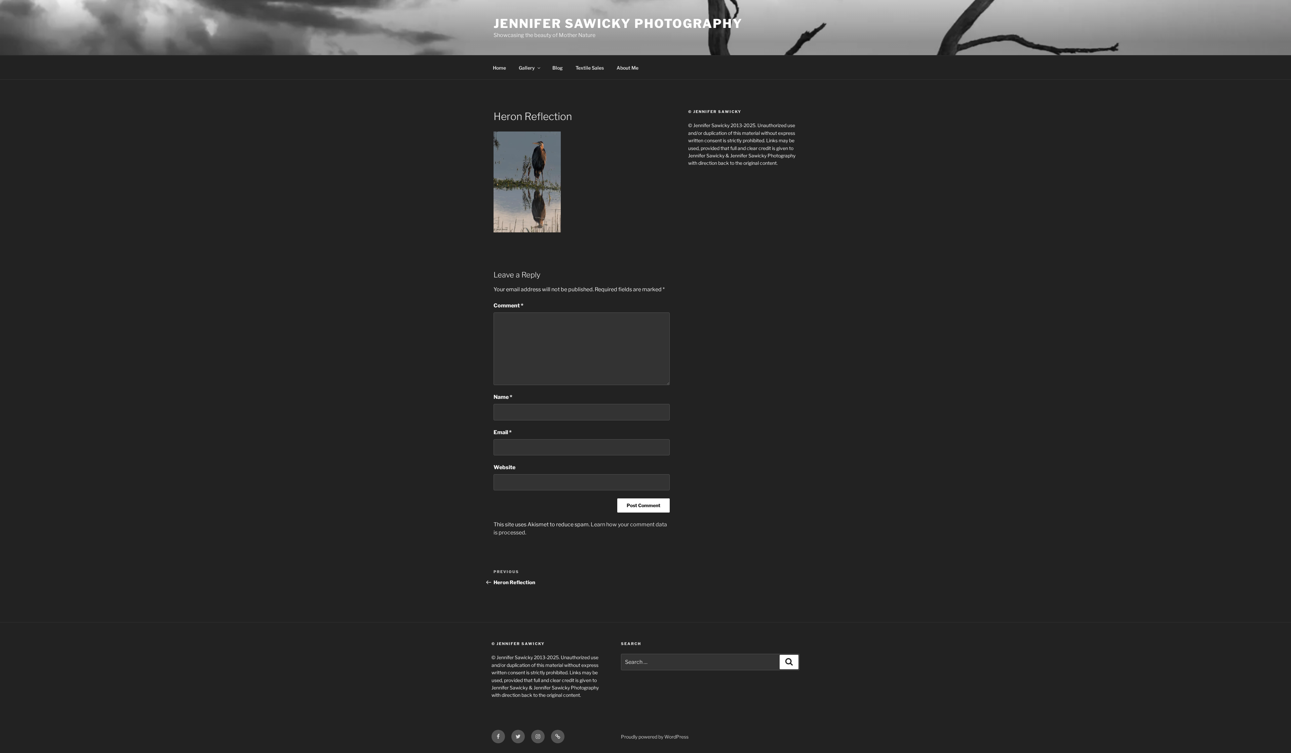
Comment (508, 305)
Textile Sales (590, 68)
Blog (557, 68)
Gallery (527, 68)
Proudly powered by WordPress (655, 737)
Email (503, 432)
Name (503, 397)
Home (499, 68)
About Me (627, 68)
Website (504, 467)
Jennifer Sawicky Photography (618, 23)
